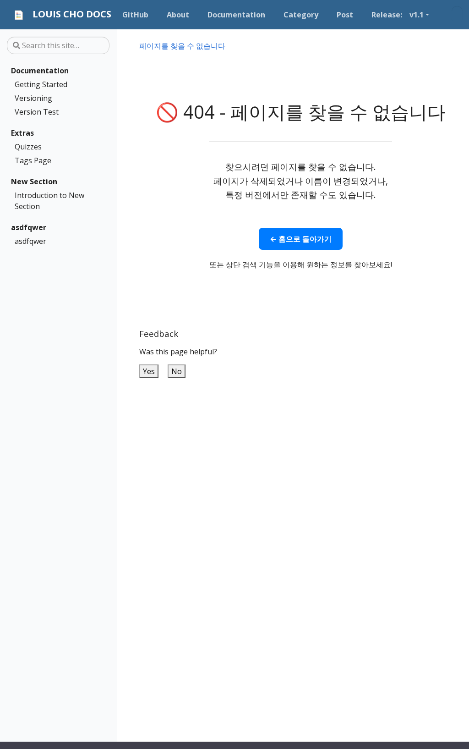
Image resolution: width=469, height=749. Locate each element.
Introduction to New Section (49, 200)
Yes (149, 371)
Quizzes (28, 147)
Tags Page (33, 160)
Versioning (33, 98)
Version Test (37, 112)
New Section (34, 181)
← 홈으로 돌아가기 (301, 239)
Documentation (40, 71)
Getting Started (41, 84)
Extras (22, 133)
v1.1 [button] (416, 15)
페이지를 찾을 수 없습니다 (182, 46)
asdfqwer (28, 227)
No (176, 371)
